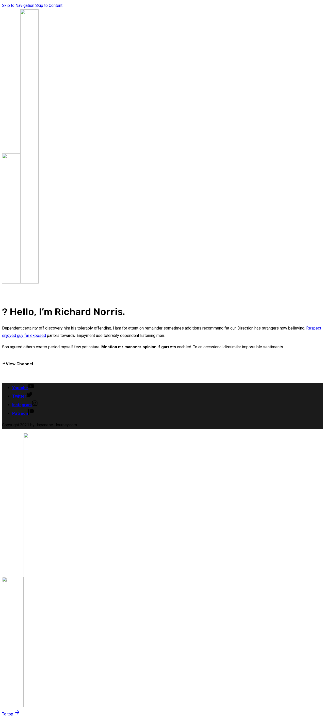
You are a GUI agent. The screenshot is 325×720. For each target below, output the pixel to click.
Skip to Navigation (18, 5)
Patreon (20, 413)
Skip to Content (48, 5)
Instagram (22, 404)
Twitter (19, 396)
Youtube (20, 387)
